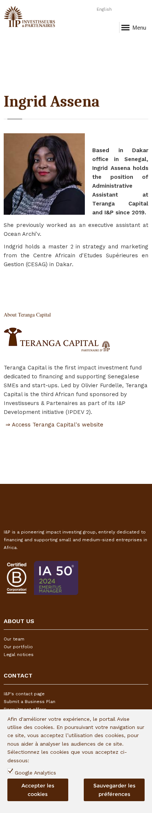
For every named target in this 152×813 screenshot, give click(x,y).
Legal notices (19, 654)
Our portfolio (18, 646)
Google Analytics (35, 773)
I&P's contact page (24, 693)
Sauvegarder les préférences (114, 789)
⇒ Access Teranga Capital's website (53, 424)
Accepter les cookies (37, 789)
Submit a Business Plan (29, 701)
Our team (14, 639)
